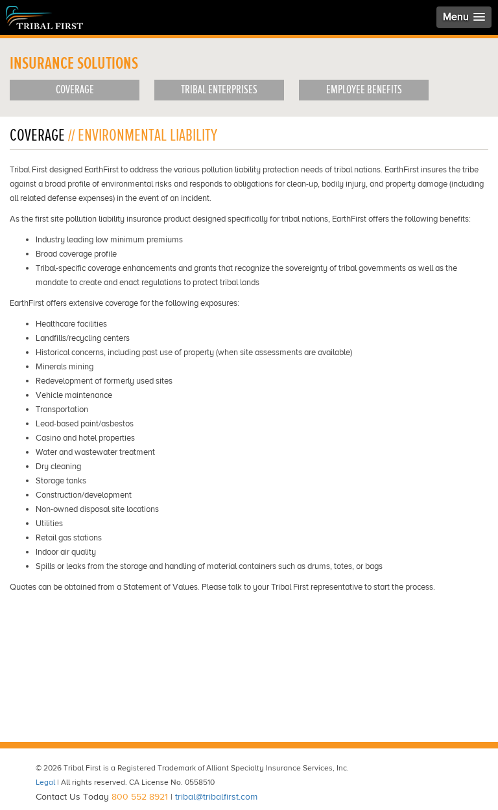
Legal (45, 782)
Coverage (75, 90)
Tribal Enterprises (219, 90)
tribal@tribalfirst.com (216, 796)
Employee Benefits (364, 90)
